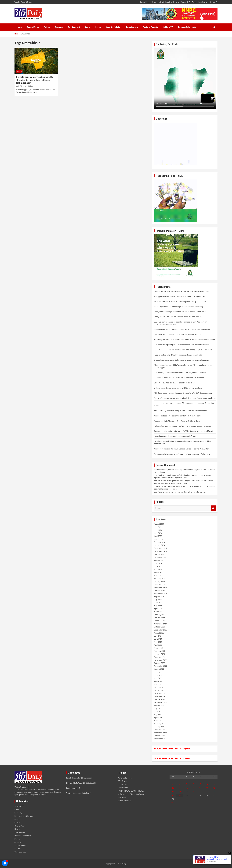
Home (154, 2)
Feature (17, 819)
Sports (87, 27)
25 (180, 795)
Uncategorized (20, 852)
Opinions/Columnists (187, 27)
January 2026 (159, 545)
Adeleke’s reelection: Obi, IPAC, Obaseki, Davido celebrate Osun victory (181, 449)
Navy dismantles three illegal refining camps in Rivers (175, 436)
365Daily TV (168, 27)
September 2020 (160, 739)
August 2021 (159, 705)
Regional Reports (150, 27)
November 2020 (160, 733)
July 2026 (158, 527)
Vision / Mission (180, 2)
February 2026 (159, 542)
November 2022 (160, 660)
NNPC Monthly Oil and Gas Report (131, 794)
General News (144, 2)
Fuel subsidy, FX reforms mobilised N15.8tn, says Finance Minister (180, 373)
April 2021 (158, 717)
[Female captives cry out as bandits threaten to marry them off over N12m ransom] (36, 61)
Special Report (20, 845)
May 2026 (158, 533)
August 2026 (159, 524)
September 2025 (160, 557)
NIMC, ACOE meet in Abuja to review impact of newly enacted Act (180, 301)
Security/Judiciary (113, 27)
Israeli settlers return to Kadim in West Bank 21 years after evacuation (182, 329)
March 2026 (158, 539)
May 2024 (158, 606)
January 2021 (159, 727)
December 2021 (160, 693)
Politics (47, 27)
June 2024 (158, 603)
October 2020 (159, 736)
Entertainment (74, 27)
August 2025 (159, 560)
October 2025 (159, 554)
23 (214, 792)
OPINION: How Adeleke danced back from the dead (174, 383)
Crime (19, 71)
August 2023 (159, 633)
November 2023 (160, 624)
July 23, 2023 (21, 86)
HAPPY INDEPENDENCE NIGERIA (131, 791)
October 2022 (159, 663)
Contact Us (214, 2)
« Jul (171, 802)
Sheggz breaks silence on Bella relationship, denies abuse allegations (181, 360)
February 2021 (159, 724)
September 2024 (160, 594)
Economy (59, 27)
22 (207, 792)
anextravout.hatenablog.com (165, 481)
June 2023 (158, 639)
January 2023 (159, 654)
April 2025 (158, 572)
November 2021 (160, 696)
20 (193, 792)
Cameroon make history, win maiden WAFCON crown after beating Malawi (183, 431)
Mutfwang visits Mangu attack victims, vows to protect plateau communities (184, 340)
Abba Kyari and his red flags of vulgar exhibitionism (186, 492)
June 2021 (158, 711)
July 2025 (158, 563)
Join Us (78, 788)
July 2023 (158, 636)
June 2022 (158, 675)
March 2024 (158, 612)
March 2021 (158, 721)
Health (98, 27)
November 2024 (160, 587)
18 (180, 792)
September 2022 (160, 666)
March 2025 (158, 575)
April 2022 (158, 681)
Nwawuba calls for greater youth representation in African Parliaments (182, 454)
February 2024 (159, 615)
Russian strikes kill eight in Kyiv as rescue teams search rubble (178, 355)
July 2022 (158, 672)
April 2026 (158, 536)
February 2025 (159, 578)
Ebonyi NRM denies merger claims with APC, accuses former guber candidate (185, 398)
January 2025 (159, 581)
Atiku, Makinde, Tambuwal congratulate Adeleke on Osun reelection (180, 411)
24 (173, 795)
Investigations (132, 27)
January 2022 (159, 690)
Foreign (17, 823)
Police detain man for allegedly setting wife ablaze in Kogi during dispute (182, 426)
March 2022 (158, 684)
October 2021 (159, 699)
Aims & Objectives (165, 2)
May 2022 (158, 678)
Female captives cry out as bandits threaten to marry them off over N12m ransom (34, 80)
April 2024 (158, 609)
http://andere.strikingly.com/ (165, 475)
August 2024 (159, 597)
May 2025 (158, 569)
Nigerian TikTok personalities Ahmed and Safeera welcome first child (181, 291)
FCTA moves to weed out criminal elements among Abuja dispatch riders (183, 350)
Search (213, 508)
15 (207, 788)
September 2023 (160, 630)
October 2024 (159, 591)
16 (214, 788)
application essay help (163, 470)
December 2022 (160, 657)
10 (173, 788)
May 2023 (158, 642)
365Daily (123, 864)
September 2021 (160, 702)
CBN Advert (122, 781)
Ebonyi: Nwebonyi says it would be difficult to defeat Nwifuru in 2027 (181, 312)
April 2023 (158, 645)
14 (200, 788)
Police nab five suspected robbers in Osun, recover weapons (178, 335)
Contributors (202, 2)
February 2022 (159, 687)
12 (187, 788)
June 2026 (158, 530)
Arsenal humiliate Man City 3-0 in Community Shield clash (177, 421)
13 (193, 788)
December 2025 (160, 548)
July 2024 (158, 600)
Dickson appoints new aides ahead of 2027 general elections (178, 388)
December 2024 (160, 584)
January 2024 (159, 618)
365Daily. (31, 86)
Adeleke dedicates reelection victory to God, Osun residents (177, 416)
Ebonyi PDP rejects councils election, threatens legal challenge (178, 317)
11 (180, 788)
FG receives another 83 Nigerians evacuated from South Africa (179, 378)
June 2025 (158, 566)
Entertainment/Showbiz (23, 816)
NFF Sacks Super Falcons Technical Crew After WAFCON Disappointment (183, 393)
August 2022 (159, 669)
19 (187, 792)
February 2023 (159, 651)
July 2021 (158, 708)
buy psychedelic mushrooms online (168, 486)
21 (200, 792)
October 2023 (159, 627)
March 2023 (158, 648)
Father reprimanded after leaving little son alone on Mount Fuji (178, 307)
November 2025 (160, 551)
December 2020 (160, 730)
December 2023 (160, 621)
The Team (192, 2)
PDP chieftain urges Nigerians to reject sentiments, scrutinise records (181, 345)
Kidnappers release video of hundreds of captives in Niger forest (179, 296)
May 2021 (158, 714)
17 (173, 792)
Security (17, 842)
